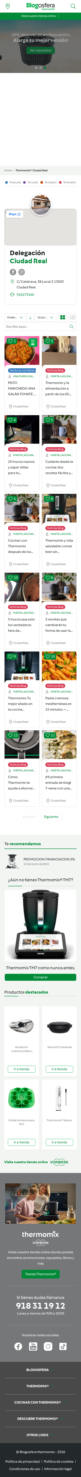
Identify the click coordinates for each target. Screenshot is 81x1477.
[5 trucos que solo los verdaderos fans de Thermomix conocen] (22, 589)
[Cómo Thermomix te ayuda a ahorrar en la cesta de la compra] (22, 746)
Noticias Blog (55, 370)
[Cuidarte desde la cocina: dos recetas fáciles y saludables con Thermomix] (59, 431)
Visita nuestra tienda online (38, 16)
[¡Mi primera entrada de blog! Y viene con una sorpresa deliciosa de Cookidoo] (59, 746)
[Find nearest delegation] (7, 6)
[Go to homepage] (41, 6)
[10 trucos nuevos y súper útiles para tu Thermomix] (22, 431)
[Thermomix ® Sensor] (59, 1098)
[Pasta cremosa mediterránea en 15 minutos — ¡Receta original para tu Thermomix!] (59, 668)
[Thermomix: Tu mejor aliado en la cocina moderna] (22, 668)
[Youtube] (33, 1346)
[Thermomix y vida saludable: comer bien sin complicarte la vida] (59, 510)
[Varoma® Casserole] (59, 1025)
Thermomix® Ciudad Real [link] (32, 170)
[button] (73, 6)
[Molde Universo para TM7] (21, 1098)
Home (8, 170)
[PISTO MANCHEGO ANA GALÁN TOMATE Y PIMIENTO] (22, 352)
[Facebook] (18, 1346)
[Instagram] (48, 1346)
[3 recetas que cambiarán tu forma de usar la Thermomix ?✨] (59, 589)
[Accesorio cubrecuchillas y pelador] (21, 1025)
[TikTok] (63, 1346)
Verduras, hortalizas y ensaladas (30, 370)
